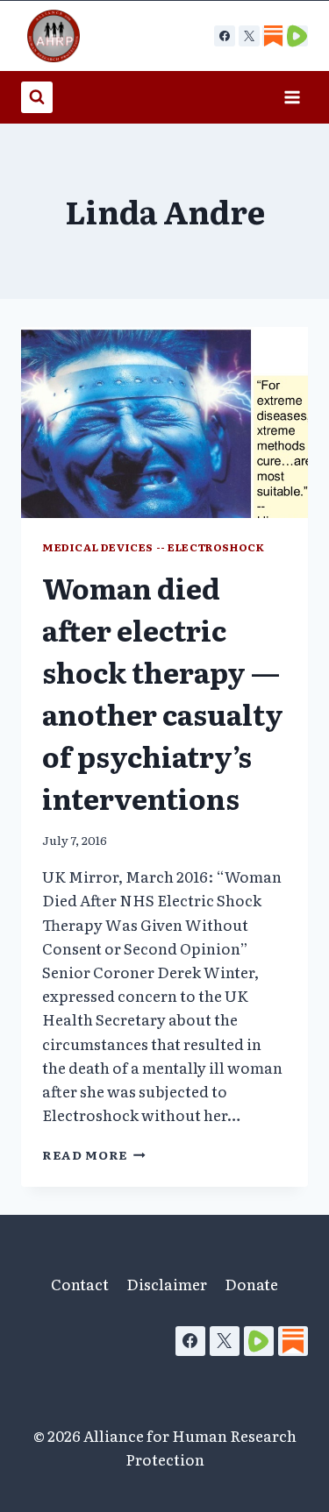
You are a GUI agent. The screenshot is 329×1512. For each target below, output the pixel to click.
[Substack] (293, 1341)
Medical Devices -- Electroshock (153, 547)
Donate (251, 1284)
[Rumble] (259, 1341)
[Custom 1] (272, 35)
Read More (94, 1154)
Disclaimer (166, 1284)
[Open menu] (291, 96)
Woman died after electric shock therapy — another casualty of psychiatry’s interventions (162, 692)
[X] (249, 35)
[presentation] (164, 422)
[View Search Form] (37, 97)
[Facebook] (224, 35)
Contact (80, 1284)
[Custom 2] (297, 35)
